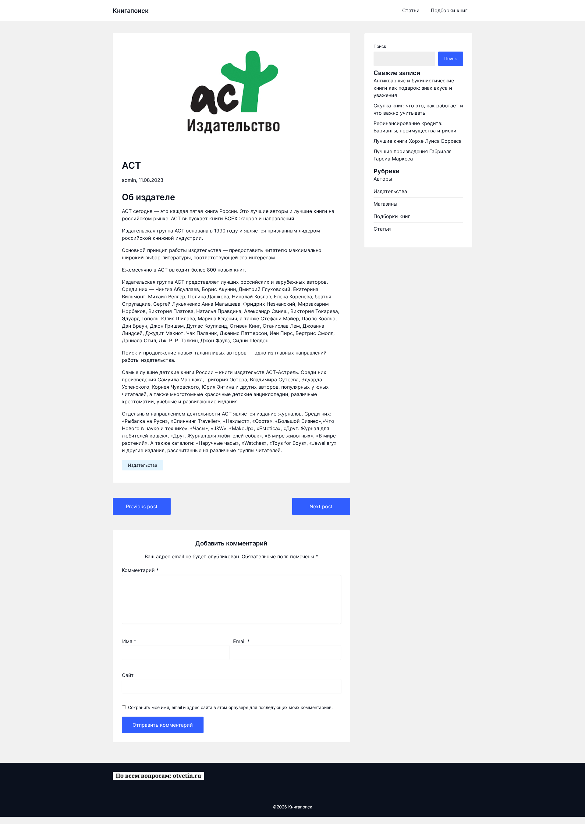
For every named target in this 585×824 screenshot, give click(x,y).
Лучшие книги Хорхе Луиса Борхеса (418, 141)
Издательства (142, 465)
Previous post (142, 506)
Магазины (385, 204)
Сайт (128, 675)
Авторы (383, 179)
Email (241, 641)
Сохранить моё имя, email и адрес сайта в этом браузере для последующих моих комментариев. (230, 707)
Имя (129, 641)
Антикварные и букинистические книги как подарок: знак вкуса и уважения (414, 87)
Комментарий (140, 570)
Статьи (411, 10)
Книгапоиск (130, 10)
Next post (321, 506)
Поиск (380, 46)
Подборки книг (449, 10)
